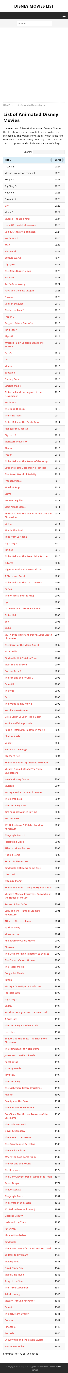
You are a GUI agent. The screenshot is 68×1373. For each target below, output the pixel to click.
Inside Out (10, 402)
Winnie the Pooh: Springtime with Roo (26, 762)
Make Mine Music (14, 1274)
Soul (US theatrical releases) (20, 231)
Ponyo (8, 589)
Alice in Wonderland (16, 1235)
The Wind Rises (13, 415)
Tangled (9, 549)
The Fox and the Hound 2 (19, 677)
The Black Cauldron (15, 1150)
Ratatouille (11, 651)
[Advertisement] (34, 66)
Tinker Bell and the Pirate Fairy (22, 422)
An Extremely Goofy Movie (20, 940)
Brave (8, 493)
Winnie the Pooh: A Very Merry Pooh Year (28, 887)
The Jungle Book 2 (15, 835)
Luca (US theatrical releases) (20, 225)
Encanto (9, 277)
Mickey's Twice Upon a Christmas (23, 792)
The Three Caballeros (16, 1287)
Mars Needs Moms (15, 506)
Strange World (13, 257)
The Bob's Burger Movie (18, 271)
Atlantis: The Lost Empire (19, 921)
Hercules (10, 1032)
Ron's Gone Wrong (15, 284)
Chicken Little (12, 736)
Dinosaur (10, 947)
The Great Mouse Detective (20, 1144)
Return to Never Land (17, 861)
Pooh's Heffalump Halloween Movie (25, 729)
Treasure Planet (13, 880)
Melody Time (12, 1261)
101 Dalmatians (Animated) (20, 1209)
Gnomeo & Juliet (14, 500)
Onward (9, 297)
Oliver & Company (15, 1130)
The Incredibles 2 (14, 310)
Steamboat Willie (14, 1346)
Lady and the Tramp (16, 1222)
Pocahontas (11, 1061)
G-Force (9, 562)
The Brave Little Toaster (18, 1137)
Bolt (7, 621)
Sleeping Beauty (14, 1215)
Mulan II (9, 785)
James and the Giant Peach (20, 1055)
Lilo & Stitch (11, 874)
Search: (28, 151)
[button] (63, 15)
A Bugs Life (11, 1019)
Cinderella (10, 1242)
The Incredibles (13, 798)
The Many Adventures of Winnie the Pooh (28, 1176)
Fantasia (9, 1333)
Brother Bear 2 (13, 671)
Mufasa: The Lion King (17, 218)
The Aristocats (13, 1189)
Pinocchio (10, 1326)
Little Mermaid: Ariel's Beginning (23, 608)
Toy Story (10, 1074)
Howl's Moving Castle (17, 779)
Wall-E (8, 628)
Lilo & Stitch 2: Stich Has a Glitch (23, 716)
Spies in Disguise (14, 303)
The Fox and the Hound (18, 1163)
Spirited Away (12, 927)
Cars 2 (8, 523)
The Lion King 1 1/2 (15, 805)
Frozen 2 (9, 316)
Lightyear (10, 264)
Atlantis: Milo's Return (17, 848)
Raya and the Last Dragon (19, 290)
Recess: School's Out (16, 904)
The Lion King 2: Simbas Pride (21, 1025)
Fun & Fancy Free (14, 1268)
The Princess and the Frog (19, 595)
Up (6, 602)
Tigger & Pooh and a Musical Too (23, 569)
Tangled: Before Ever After (19, 323)
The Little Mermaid (15, 1124)
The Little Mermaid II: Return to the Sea (27, 953)
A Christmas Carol (15, 576)
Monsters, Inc (12, 934)
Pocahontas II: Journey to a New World (26, 1012)
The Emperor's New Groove (20, 960)
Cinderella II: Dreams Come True (23, 868)
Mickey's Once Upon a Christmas (23, 986)
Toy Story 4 (11, 329)
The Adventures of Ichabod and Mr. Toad (28, 1248)
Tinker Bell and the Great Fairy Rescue (26, 556)
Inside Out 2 (11, 238)
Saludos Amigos (13, 1294)
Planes (8, 448)
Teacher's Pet (12, 755)
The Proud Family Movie (18, 703)
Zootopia (10, 372)
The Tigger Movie (14, 966)
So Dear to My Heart (16, 1254)
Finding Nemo (12, 854)
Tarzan (8, 979)
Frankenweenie (13, 480)
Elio (7, 205)
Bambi (8, 1307)
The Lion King (12, 1081)
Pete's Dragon (12, 1183)
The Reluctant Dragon (17, 1313)
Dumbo (9, 1320)
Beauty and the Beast (17, 1101)
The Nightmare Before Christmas (23, 1088)
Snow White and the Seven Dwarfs (24, 1339)
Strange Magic (13, 385)
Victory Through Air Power (19, 1300)
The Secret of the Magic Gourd (22, 645)
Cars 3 (8, 353)
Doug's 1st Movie (14, 973)
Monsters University (16, 441)
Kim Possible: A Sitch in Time (21, 811)
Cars (7, 697)
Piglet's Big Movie (14, 841)
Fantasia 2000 (12, 992)
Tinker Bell (11, 615)
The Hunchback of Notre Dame (22, 1048)
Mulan (8, 1005)
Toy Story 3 (11, 543)
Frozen (8, 454)
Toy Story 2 (11, 999)
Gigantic (9, 336)
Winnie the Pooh (14, 530)
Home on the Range (16, 749)
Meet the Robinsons (16, 664)
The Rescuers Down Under (19, 1107)
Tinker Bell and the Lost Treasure (23, 582)
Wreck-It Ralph (13, 487)
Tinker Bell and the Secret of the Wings (27, 461)
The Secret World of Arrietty (20, 474)
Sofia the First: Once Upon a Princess (25, 467)
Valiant (9, 743)
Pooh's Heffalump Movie (18, 723)
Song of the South (15, 1281)
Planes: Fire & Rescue (16, 428)
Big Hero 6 (10, 435)
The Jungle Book (14, 1196)
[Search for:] (34, 23)
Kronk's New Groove (16, 710)
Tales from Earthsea (16, 536)
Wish (7, 244)
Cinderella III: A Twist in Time (21, 658)
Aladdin (9, 1094)
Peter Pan (10, 1228)
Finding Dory (12, 379)
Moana (8, 366)
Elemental (10, 251)
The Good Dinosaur (15, 408)
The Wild (9, 690)
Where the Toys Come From (20, 1156)
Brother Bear (12, 818)
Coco (7, 359)
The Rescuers (12, 1170)
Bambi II (9, 684)
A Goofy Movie (13, 1068)
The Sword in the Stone (18, 1202)
